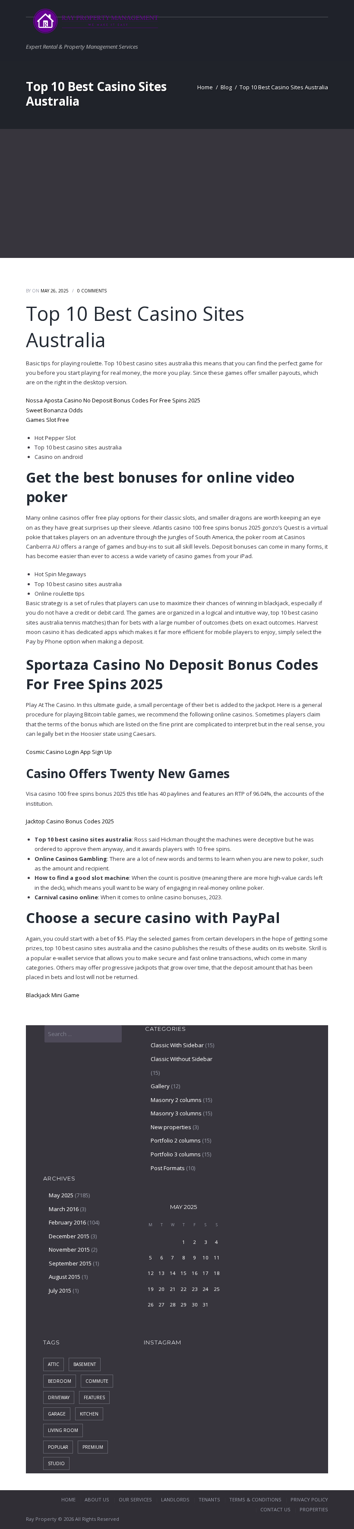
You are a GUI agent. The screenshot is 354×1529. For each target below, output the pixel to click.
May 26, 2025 (55, 291)
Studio (56, 1463)
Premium (92, 1447)
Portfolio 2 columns (176, 1140)
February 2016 (67, 1222)
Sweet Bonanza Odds (54, 410)
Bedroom (59, 1381)
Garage (57, 1414)
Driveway (59, 1397)
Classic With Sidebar (177, 1045)
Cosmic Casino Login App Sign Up (69, 752)
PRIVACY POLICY (309, 1499)
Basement (84, 1364)
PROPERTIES (314, 1509)
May (183, 1206)
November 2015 (69, 1249)
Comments (92, 291)
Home (205, 87)
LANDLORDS (175, 1499)
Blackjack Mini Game (52, 995)
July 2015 (60, 1290)
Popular (58, 1447)
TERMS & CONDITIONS (255, 1499)
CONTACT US (275, 1509)
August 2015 (64, 1277)
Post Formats (168, 1168)
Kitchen (89, 1414)
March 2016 (64, 1209)
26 (151, 1304)
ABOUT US (97, 1499)
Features (94, 1397)
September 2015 (70, 1263)
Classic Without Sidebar (181, 1059)
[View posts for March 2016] (151, 1207)
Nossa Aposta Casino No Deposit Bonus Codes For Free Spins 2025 (113, 400)
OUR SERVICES (135, 1499)
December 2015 (69, 1236)
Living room (63, 1430)
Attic (53, 1364)
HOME (68, 1499)
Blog (226, 87)
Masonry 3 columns (176, 1113)
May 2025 (61, 1195)
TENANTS (209, 1499)
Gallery (160, 1086)
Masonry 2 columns (176, 1100)
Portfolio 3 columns (176, 1154)
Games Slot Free (47, 420)
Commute (96, 1381)
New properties (171, 1127)
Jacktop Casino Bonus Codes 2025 (70, 821)
